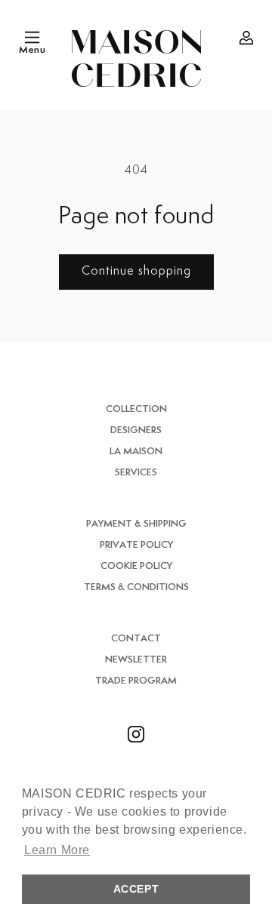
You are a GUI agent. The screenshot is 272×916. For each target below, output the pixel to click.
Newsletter (136, 660)
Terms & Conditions (136, 587)
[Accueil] (136, 58)
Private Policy (136, 545)
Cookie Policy (136, 566)
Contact (136, 639)
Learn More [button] (57, 850)
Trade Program (136, 681)
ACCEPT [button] (136, 889)
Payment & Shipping (136, 524)
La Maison (136, 451)
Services (136, 473)
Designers (136, 430)
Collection (136, 409)
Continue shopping (136, 271)
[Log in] (246, 38)
